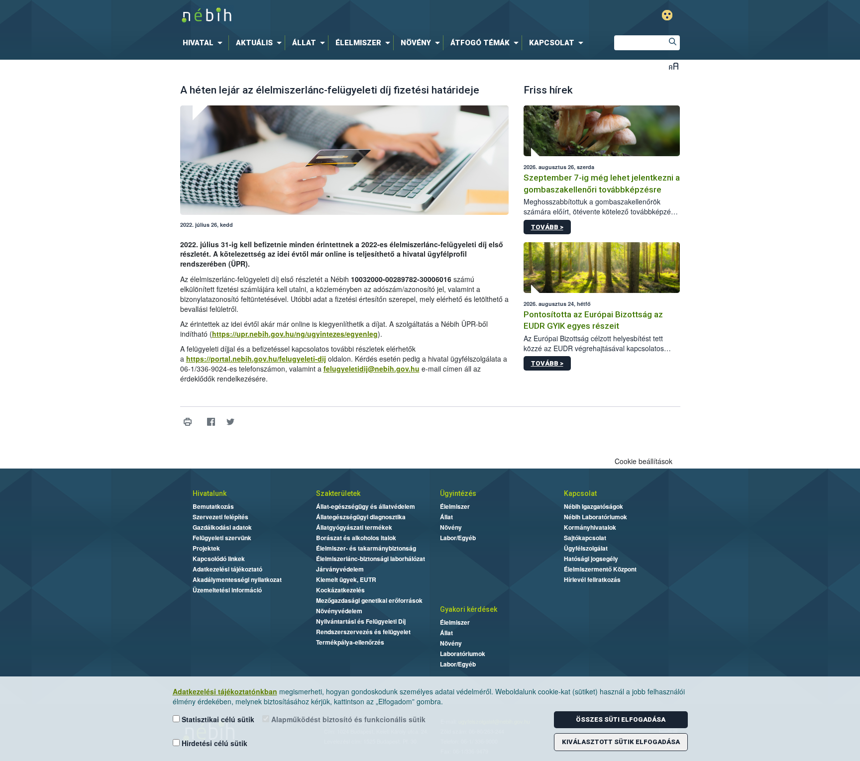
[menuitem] (204, 42)
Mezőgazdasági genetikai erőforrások (369, 600)
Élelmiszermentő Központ (600, 569)
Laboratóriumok (462, 653)
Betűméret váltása (673, 66)
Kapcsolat (580, 493)
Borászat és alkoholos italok (356, 537)
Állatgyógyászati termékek (354, 527)
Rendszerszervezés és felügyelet (363, 631)
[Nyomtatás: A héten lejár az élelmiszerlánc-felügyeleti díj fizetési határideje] (188, 422)
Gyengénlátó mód (667, 15)
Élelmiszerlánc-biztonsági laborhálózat (370, 558)
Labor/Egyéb (458, 537)
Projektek (206, 548)
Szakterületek (338, 493)
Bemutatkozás (213, 506)
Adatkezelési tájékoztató (227, 569)
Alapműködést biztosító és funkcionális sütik (347, 719)
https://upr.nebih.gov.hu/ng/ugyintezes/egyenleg (295, 334)
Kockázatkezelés (340, 589)
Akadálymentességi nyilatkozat (237, 579)
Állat (446, 516)
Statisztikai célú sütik (217, 719)
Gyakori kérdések (468, 609)
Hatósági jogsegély (591, 558)
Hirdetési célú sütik (213, 743)
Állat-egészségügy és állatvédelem (365, 506)
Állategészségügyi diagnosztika (361, 516)
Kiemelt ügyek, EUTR (346, 579)
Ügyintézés (458, 493)
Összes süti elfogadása (620, 719)
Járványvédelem (340, 569)
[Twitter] (230, 422)
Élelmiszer (455, 506)
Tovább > (547, 227)
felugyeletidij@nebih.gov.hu (371, 369)
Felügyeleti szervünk (222, 537)
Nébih (324, 15)
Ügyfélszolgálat (586, 548)
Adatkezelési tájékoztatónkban (225, 691)
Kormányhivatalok (590, 527)
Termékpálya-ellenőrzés (350, 642)
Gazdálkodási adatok (222, 527)
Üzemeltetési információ (227, 589)
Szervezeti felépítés (220, 516)
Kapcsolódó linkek (219, 558)
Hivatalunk (209, 493)
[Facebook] (211, 422)
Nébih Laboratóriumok (595, 516)
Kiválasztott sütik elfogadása (621, 742)
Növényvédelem (339, 610)
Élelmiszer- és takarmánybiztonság (366, 548)
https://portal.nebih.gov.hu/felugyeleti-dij (256, 359)
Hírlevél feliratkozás (592, 579)
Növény (451, 527)
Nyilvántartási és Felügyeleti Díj (361, 621)
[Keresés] (672, 42)
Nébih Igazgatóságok (593, 506)
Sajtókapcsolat (585, 537)
